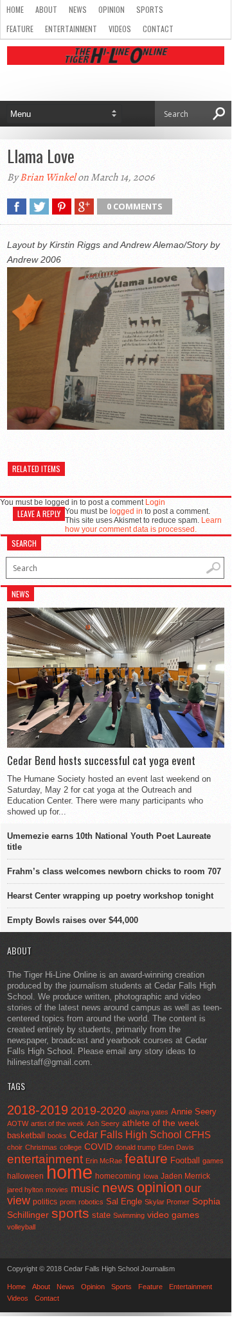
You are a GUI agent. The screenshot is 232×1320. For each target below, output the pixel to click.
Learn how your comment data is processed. (143, 525)
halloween (25, 1176)
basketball (26, 1135)
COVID (98, 1146)
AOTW (17, 1123)
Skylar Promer (167, 1202)
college (71, 1147)
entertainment (45, 1159)
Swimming (129, 1215)
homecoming (118, 1176)
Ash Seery (103, 1123)
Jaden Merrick (185, 1176)
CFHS (197, 1134)
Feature (19, 28)
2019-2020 (98, 1110)
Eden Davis (176, 1147)
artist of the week (57, 1123)
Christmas (41, 1147)
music (85, 1189)
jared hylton (25, 1189)
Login (155, 502)
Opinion (111, 9)
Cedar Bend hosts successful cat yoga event (101, 760)
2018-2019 (37, 1110)
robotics (90, 1202)
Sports (149, 9)
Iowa (150, 1176)
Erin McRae (103, 1161)
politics (45, 1201)
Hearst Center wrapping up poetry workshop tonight (110, 896)
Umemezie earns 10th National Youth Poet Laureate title (109, 841)
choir (14, 1147)
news (118, 1187)
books (57, 1136)
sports (70, 1213)
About (46, 9)
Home (15, 9)
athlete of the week (160, 1123)
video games (173, 1215)
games (213, 1161)
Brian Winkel (48, 177)
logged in (126, 511)
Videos (120, 28)
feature (146, 1158)
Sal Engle (124, 1201)
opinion (159, 1187)
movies (57, 1189)
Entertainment (71, 28)
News (78, 9)
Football (185, 1160)
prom (68, 1202)
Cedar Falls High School (125, 1134)
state (101, 1215)
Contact (158, 28)
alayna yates (148, 1112)
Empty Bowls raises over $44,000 (72, 920)
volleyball (21, 1227)
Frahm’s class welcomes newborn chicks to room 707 (114, 871)
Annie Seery (194, 1111)
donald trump (135, 1147)
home (69, 1172)
